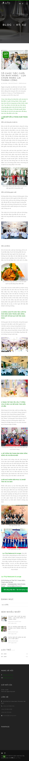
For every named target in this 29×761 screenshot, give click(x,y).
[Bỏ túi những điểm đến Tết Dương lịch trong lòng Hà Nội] (4, 628)
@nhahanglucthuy (8, 675)
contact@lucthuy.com (9, 715)
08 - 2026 (3, 653)
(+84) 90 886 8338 (6, 709)
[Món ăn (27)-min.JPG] (14, 271)
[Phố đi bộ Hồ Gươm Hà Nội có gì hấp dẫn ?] (4, 639)
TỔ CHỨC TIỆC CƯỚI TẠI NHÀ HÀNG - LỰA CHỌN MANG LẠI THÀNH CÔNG (17, 618)
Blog (3, 604)
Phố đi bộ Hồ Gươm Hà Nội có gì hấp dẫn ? (17, 638)
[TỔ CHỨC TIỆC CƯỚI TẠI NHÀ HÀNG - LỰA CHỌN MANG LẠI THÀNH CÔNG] (4, 618)
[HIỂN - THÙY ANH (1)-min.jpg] (14, 176)
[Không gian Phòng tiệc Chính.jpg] (14, 230)
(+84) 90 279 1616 (6, 712)
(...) (13, 650)
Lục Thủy (18, 758)
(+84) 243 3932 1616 (8, 706)
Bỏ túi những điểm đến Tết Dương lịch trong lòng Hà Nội (17, 628)
